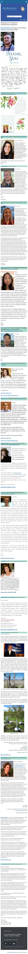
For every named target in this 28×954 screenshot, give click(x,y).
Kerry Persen (3, 561)
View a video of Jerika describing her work (9, 395)
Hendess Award (11, 268)
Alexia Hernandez (5, 136)
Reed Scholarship (22, 136)
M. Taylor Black (4, 166)
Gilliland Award (22, 202)
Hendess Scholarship (20, 92)
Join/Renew (16, 935)
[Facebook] (5, 943)
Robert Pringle (4, 817)
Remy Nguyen (4, 267)
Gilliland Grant (20, 561)
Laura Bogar (3, 492)
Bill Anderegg (24, 747)
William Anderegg (4, 632)
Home (5, 934)
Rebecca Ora (5, 443)
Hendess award (5, 29)
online (18, 856)
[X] (10, 943)
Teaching (6, 935)
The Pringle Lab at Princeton (21, 810)
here (5, 737)
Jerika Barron (3, 363)
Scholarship (18, 934)
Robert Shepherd (6, 28)
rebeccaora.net (17, 473)
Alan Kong (3, 327)
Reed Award (13, 444)
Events (8, 934)
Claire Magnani (4, 398)
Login (21, 19)
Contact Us (11, 935)
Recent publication (11, 94)
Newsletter (13, 934)
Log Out (24, 19)
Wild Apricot (15, 952)
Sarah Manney (4, 92)
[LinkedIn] (14, 943)
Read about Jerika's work (6, 393)
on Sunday (20, 505)
